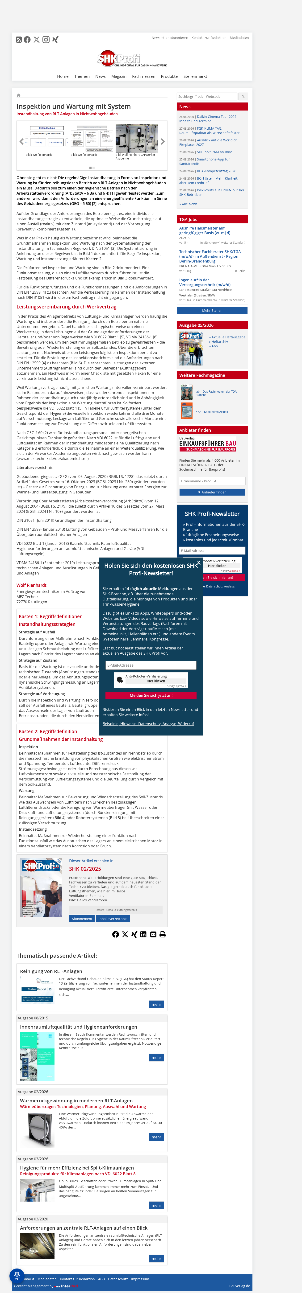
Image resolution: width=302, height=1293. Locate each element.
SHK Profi (151, 653)
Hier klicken (156, 681)
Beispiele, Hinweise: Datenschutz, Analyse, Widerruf (148, 723)
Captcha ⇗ (176, 686)
